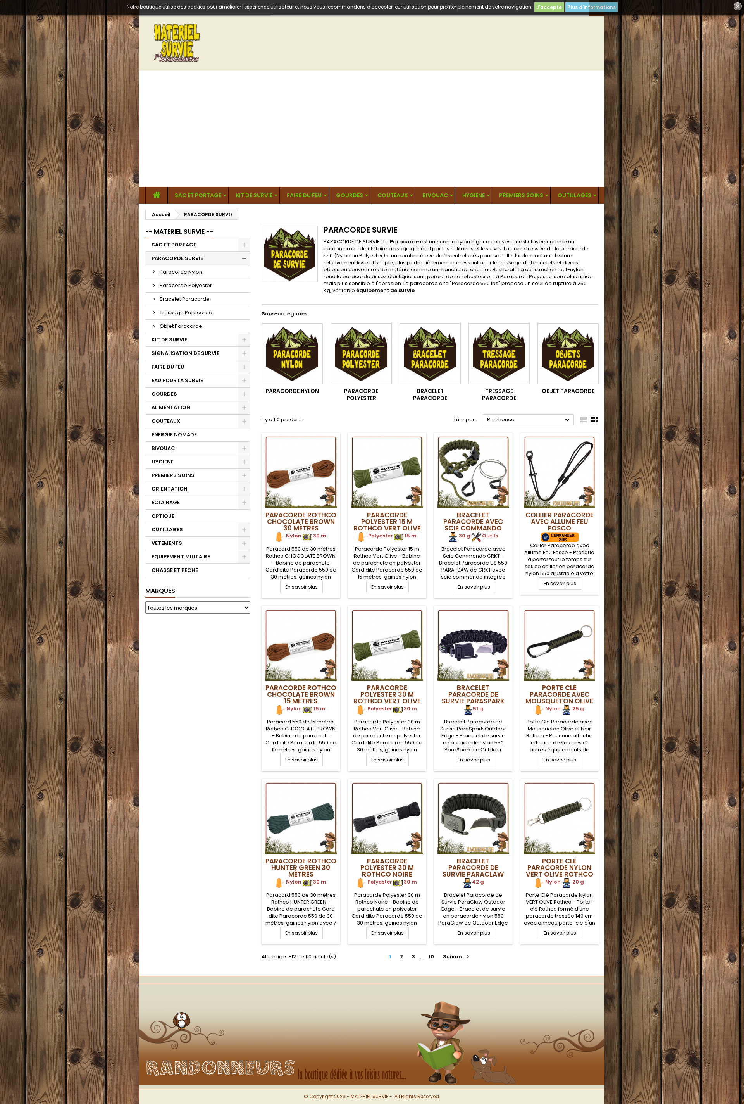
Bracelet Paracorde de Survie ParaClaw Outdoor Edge (473, 870)
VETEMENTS (167, 543)
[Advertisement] (372, 128)
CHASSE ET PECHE (175, 570)
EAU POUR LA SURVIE (177, 380)
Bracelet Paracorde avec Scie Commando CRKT (473, 524)
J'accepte (549, 7)
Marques (160, 590)
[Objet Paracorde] (568, 353)
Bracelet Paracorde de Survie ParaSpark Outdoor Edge (473, 697)
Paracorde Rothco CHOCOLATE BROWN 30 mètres (300, 521)
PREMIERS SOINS (521, 195)
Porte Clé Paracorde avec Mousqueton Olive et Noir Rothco (559, 697)
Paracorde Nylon (181, 272)
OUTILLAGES (574, 195)
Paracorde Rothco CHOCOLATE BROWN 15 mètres (300, 694)
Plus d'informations (591, 7)
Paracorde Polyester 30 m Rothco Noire (387, 867)
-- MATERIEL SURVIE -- (179, 231)
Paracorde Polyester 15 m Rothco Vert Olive (387, 521)
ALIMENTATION (171, 407)
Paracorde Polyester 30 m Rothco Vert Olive (387, 694)
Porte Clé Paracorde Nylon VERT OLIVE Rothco (559, 867)
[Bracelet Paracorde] (430, 353)
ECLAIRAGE (166, 502)
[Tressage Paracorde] (499, 353)
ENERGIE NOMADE (174, 434)
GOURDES (349, 195)
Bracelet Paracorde (185, 299)
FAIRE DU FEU (304, 195)
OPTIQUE (163, 516)
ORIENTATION (170, 489)
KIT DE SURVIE (254, 195)
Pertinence (529, 420)
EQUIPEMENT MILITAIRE (181, 556)
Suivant (457, 956)
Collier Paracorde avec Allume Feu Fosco (559, 521)
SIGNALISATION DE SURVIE (185, 353)
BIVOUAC (435, 195)
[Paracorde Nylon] (292, 353)
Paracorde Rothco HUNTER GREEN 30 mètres (300, 867)
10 (431, 956)
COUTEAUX (392, 195)
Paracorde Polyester (186, 285)
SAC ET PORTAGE (198, 195)
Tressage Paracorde (186, 312)
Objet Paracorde (181, 326)
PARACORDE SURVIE (177, 258)
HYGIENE (473, 195)
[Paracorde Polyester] (361, 353)
